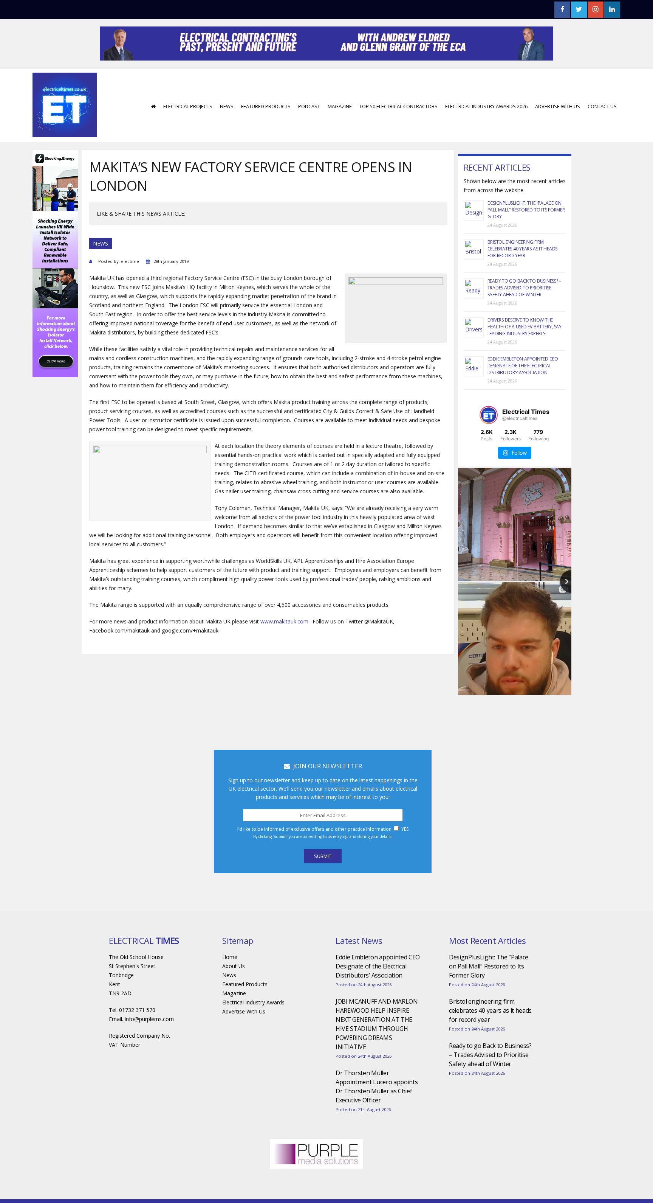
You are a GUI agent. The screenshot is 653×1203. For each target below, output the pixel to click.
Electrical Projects (187, 106)
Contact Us (602, 106)
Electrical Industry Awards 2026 (486, 106)
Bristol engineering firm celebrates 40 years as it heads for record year (522, 249)
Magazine (340, 106)
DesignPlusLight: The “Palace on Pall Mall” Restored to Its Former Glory (526, 210)
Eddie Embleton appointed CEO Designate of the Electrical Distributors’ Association (522, 366)
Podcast (309, 106)
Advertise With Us (557, 106)
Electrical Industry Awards (253, 1002)
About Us (233, 966)
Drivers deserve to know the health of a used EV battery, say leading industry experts (524, 327)
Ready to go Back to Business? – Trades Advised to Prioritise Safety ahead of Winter (524, 288)
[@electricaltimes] (488, 415)
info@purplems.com (149, 1019)
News (227, 106)
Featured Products (266, 106)
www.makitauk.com (284, 621)
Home (229, 957)
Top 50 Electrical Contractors (398, 106)
